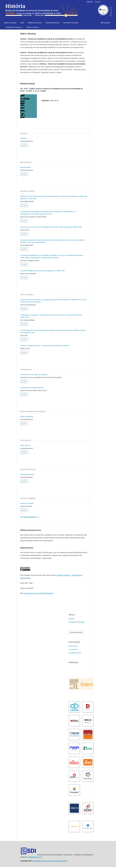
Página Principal (10, 23)
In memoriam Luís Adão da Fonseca (33, 374)
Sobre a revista (32, 27)
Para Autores (73, 649)
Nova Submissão (76, 632)
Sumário (23, 138)
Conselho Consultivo (71, 23)
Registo (90, 2)
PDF (24, 145)
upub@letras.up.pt (35, 857)
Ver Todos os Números (28, 517)
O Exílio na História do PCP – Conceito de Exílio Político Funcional (44, 345)
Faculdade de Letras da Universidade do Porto (50, 861)
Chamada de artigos (14, 27)
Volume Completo (27, 503)
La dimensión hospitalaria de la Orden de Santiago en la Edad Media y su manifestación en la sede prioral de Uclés (48, 212)
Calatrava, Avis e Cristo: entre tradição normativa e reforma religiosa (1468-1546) (51, 227)
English (71, 619)
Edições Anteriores (35, 23)
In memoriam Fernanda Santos (32, 387)
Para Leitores (73, 646)
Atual (22, 23)
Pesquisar (106, 23)
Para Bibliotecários (75, 653)
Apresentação (25, 167)
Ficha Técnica (25, 445)
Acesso (97, 2)
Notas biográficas (27, 416)
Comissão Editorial (52, 23)
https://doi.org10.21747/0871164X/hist (38, 593)
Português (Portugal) (77, 622)
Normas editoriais (27, 474)
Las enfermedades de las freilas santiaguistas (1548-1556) (42, 271)
